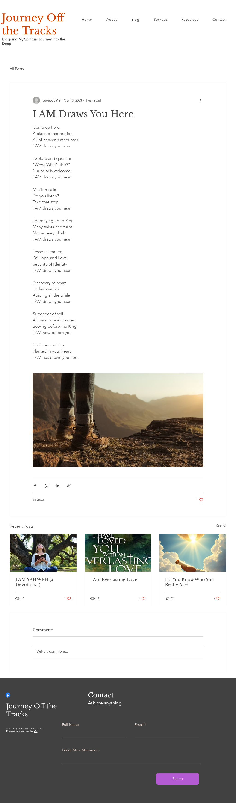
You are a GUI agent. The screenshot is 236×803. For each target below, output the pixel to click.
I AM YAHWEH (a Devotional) (34, 582)
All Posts (17, 69)
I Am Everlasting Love (113, 579)
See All (221, 525)
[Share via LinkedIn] (57, 485)
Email (139, 725)
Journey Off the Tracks (33, 24)
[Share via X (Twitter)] (46, 485)
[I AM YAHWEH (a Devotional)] (43, 553)
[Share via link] (69, 485)
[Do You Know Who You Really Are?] (192, 553)
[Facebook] (8, 695)
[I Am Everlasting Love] (118, 553)
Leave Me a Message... (80, 750)
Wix (35, 731)
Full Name (70, 725)
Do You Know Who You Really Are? (189, 582)
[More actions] (200, 100)
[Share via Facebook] (35, 485)
